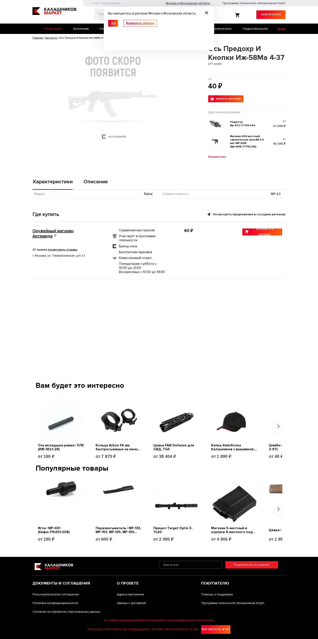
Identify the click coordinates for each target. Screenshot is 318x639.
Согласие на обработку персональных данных (66, 611)
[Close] (206, 13)
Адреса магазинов (130, 594)
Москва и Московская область (188, 3)
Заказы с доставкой (131, 603)
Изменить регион (140, 23)
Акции (281, 28)
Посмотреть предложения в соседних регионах (249, 214)
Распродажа (53, 28)
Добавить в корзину (264, 231)
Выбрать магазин (228, 99)
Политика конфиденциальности (55, 603)
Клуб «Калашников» (107, 3)
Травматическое (219, 28)
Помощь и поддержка (217, 594)
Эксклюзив (81, 28)
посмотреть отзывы (62, 249)
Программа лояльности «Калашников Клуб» (254, 3)
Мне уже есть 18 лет (216, 629)
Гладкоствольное (255, 28)
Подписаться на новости (251, 565)
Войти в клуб (271, 14)
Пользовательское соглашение (55, 594)
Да (113, 23)
